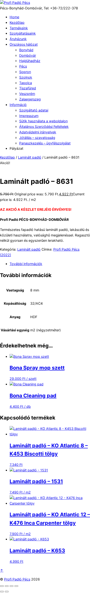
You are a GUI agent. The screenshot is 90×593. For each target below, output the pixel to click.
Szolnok (25, 77)
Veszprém (27, 94)
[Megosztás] (11, 586)
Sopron (25, 72)
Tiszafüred (27, 88)
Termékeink (19, 28)
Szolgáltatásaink (23, 33)
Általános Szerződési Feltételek (44, 126)
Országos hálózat (24, 44)
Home (14, 17)
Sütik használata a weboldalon (43, 121)
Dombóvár (27, 55)
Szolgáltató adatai (33, 110)
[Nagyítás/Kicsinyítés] (2, 586)
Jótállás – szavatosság (37, 138)
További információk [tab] (26, 264)
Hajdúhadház (29, 61)
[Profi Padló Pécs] (15, 2)
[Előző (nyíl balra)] (2, 591)
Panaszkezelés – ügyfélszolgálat (45, 143)
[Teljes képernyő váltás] (7, 586)
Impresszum (28, 116)
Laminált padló (29, 157)
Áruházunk (18, 39)
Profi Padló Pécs (17, 579)
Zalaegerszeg (30, 99)
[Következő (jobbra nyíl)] (7, 591)
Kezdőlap (17, 22)
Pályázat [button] (16, 148)
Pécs (23, 66)
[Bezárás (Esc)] (16, 586)
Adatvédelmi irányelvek (37, 132)
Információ (18, 105)
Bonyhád (26, 50)
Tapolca (25, 83)
